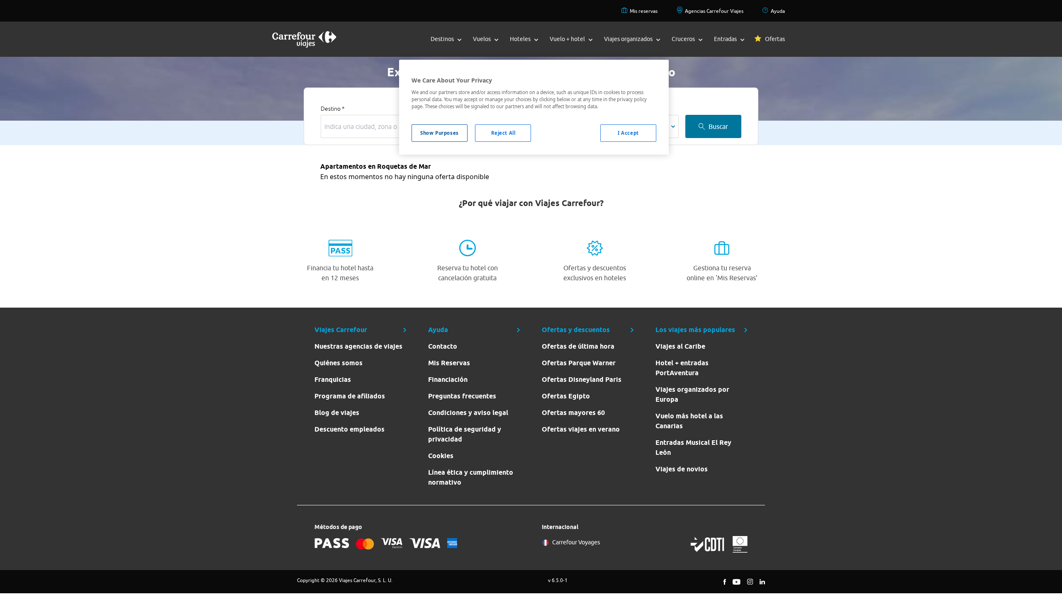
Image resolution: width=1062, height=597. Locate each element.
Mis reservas (644, 11)
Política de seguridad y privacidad (464, 434)
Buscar (718, 126)
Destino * (333, 108)
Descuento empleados (349, 429)
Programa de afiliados (349, 396)
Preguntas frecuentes (462, 396)
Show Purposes (439, 133)
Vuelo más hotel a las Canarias (689, 421)
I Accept (628, 133)
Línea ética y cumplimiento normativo (470, 477)
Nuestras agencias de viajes (358, 346)
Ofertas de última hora (578, 346)
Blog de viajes (336, 413)
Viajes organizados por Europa (692, 394)
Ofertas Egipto (566, 396)
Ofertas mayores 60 (573, 413)
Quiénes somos (338, 363)
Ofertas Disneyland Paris (581, 379)
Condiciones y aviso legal (468, 413)
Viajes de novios (681, 469)
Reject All (503, 133)
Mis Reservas (449, 363)
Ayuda (778, 11)
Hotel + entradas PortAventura (682, 368)
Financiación (448, 379)
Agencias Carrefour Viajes (714, 11)
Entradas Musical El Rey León (693, 447)
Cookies (440, 456)
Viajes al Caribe (680, 346)
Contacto (442, 346)
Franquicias (332, 379)
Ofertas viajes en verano (581, 429)
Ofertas (775, 39)
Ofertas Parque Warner (579, 363)
